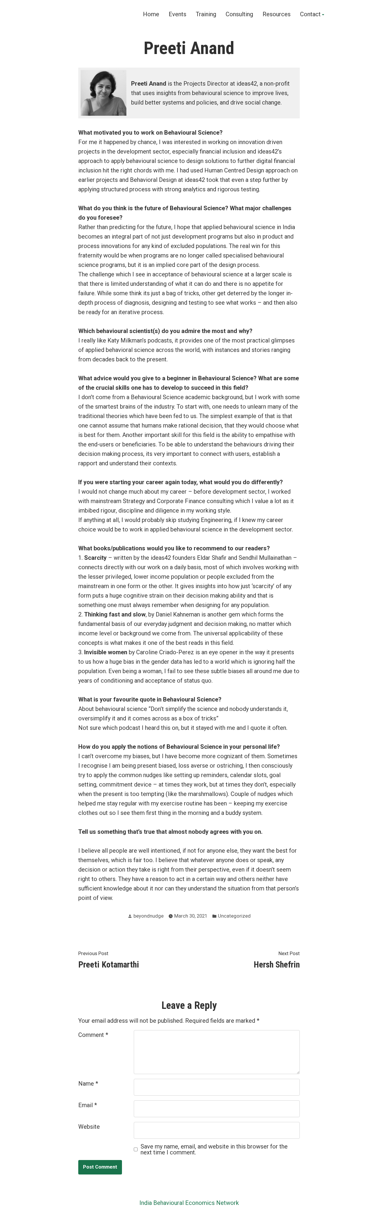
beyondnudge (148, 916)
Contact (310, 14)
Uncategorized (234, 916)
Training (206, 14)
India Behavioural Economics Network (189, 1202)
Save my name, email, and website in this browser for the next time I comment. (214, 1149)
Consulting (239, 14)
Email (87, 1105)
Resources (277, 14)
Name (88, 1083)
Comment (93, 1034)
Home (151, 14)
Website (89, 1126)
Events (177, 14)
